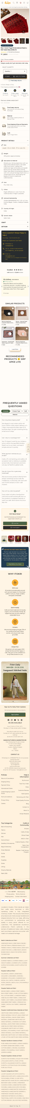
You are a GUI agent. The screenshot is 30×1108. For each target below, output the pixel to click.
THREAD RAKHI (16, 947)
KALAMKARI (4, 974)
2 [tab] (14, 701)
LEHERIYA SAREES (6, 1052)
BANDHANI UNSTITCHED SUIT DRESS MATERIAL (15, 1035)
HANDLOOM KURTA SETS (8, 1076)
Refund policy (21, 891)
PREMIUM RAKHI (16, 945)
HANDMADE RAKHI (6, 943)
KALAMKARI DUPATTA (14, 1063)
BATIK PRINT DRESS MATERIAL (17, 1024)
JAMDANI (19, 976)
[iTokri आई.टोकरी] (8, 2)
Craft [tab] (25, 411)
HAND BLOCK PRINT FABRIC (9, 998)
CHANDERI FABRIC (20, 995)
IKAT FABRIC (10, 1000)
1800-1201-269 (13, 761)
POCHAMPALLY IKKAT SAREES (15, 1050)
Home (2, 7)
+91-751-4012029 (19, 250)
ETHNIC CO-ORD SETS (16, 1078)
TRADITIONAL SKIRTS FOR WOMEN (11, 1098)
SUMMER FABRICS (6, 960)
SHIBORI (16, 980)
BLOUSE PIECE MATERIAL (20, 1100)
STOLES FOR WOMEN (22, 1058)
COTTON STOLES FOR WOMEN (16, 1065)
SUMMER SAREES (18, 960)
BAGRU (8, 982)
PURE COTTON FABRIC (20, 993)
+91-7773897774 (9, 250)
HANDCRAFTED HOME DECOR (10, 1080)
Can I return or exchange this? (11, 438)
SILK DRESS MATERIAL (18, 1033)
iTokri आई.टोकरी (12, 891)
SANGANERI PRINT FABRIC (8, 1002)
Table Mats (7, 7)
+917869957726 (9, 245)
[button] (2, 2)
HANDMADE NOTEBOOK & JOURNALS (12, 1096)
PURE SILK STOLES (6, 1067)
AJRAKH (11, 974)
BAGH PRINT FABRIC (7, 993)
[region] (15, 286)
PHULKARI (12, 978)
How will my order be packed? (11, 491)
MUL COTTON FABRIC (7, 995)
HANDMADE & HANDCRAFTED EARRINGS (13, 1091)
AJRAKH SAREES (22, 1043)
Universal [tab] (5, 411)
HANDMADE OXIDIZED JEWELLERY (11, 1093)
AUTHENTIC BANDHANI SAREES (10, 1045)
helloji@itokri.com (10, 256)
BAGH (13, 982)
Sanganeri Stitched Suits (15, 670)
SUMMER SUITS (16, 963)
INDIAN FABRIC (5, 991)
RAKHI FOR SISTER (16, 952)
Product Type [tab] (16, 411)
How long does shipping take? (11, 420)
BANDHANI (18, 974)
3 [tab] (15, 701)
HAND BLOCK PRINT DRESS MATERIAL (12, 1026)
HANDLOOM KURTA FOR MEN (16, 1087)
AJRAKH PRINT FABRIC (17, 991)
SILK (17, 982)
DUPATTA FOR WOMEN (8, 1058)
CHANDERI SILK (20, 978)
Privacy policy (10, 894)
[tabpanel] (15, 686)
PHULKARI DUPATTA (8, 1061)
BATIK (11, 980)
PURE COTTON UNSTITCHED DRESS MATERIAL (15, 1037)
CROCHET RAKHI (6, 945)
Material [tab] (15, 414)
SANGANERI (12, 976)
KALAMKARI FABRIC (21, 1000)
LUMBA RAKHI (17, 950)
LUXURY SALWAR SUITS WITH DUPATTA (12, 1074)
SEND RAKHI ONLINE (19, 943)
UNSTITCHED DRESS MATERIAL (10, 1013)
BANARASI (9, 984)
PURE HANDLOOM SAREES (9, 1043)
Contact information (21, 896)
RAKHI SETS (25, 947)
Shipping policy (9, 896)
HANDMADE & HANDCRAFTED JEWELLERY (13, 1089)
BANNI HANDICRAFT (12, 100)
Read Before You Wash (15, 564)
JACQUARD (4, 976)
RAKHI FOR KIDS (7, 950)
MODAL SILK (4, 980)
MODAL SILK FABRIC (13, 1004)
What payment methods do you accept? (11, 454)
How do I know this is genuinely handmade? (11, 472)
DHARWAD (4, 978)
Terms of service (20, 894)
